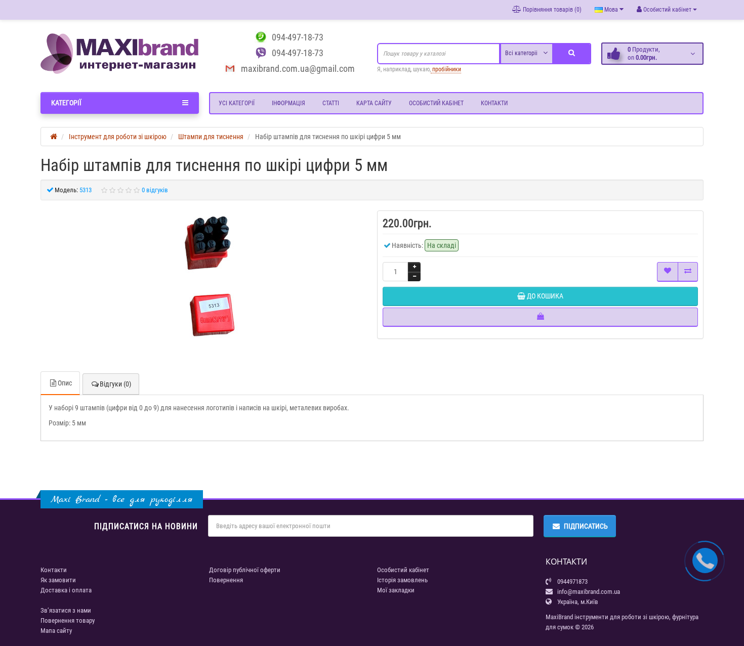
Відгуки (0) (115, 384)
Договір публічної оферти (244, 570)
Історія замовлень (402, 580)
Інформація (288, 103)
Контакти (494, 103)
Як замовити (58, 580)
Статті (330, 103)
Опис (65, 383)
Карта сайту (374, 103)
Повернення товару (67, 620)
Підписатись (586, 526)
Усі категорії (237, 103)
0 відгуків (155, 190)
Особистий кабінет (436, 103)
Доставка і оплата (66, 590)
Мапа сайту (56, 630)
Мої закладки (396, 590)
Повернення (226, 580)
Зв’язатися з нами (65, 610)
